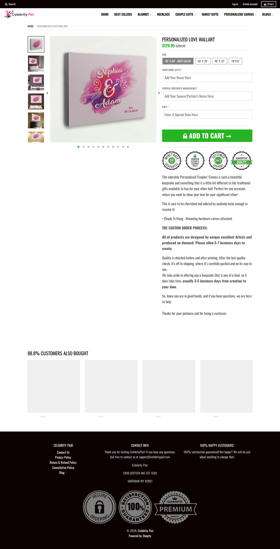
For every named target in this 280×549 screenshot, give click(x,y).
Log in (235, 4)
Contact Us (63, 452)
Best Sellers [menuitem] (123, 14)
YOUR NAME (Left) (171, 70)
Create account (250, 4)
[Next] (158, 93)
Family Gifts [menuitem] (210, 14)
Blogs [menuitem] (266, 14)
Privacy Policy (63, 457)
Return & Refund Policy (63, 462)
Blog (61, 472)
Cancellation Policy (63, 467)
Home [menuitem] (105, 14)
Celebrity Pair (146, 530)
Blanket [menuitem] (143, 14)
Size (164, 54)
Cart (270, 4)
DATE (164, 107)
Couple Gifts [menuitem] (184, 14)
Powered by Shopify (140, 535)
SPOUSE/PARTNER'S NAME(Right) (179, 88)
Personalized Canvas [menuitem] (239, 14)
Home (31, 26)
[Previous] (48, 93)
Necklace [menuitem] (163, 14)
